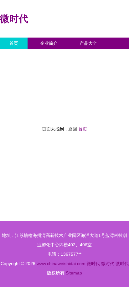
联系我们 (18, 54)
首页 (13, 43)
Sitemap (74, 272)
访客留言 (97, 54)
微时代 (14, 18)
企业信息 (57, 54)
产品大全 (88, 43)
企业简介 (49, 43)
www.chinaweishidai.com (61, 263)
